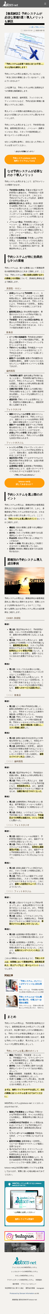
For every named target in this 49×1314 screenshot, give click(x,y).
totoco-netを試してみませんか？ (24, 482)
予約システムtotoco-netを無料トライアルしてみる (24, 159)
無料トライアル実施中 (24, 1219)
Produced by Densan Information (22, 1293)
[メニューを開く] (45, 3)
